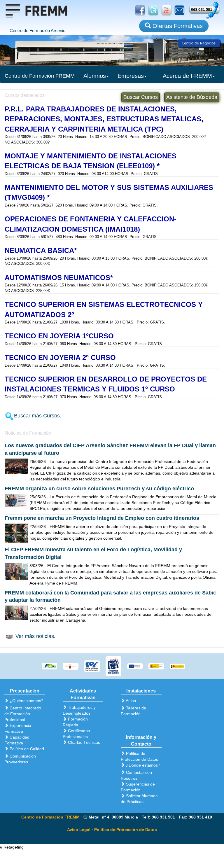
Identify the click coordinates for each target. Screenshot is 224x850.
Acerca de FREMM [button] (187, 76)
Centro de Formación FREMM (40, 76)
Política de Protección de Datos (125, 829)
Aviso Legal (78, 829)
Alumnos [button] (94, 76)
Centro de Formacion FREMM (50, 817)
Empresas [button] (131, 76)
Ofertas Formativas (177, 26)
